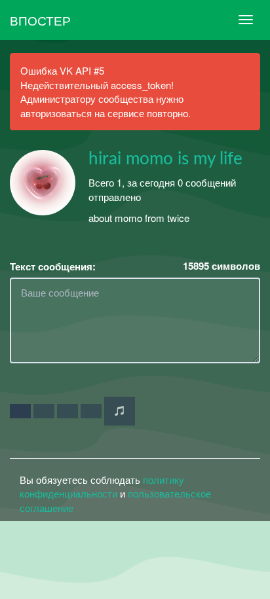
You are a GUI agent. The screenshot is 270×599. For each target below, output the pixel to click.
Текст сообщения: (53, 267)
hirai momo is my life (165, 159)
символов (221, 266)
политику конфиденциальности (102, 486)
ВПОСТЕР (40, 20)
